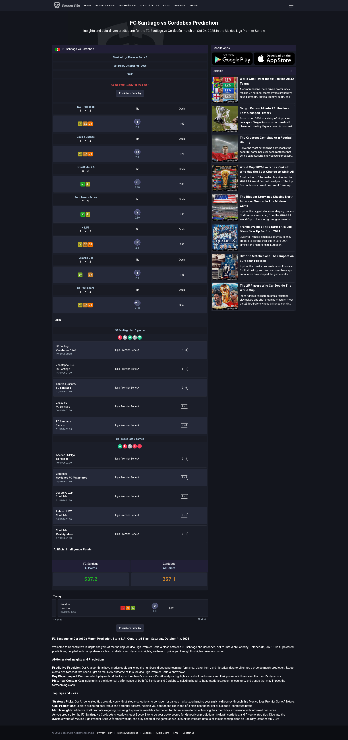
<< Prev (57, 619)
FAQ (175, 732)
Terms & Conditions (127, 732)
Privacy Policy (104, 732)
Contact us (188, 732)
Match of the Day (149, 5)
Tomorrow (179, 5)
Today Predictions (105, 5)
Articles (194, 5)
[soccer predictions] (232, 58)
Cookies (147, 732)
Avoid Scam (162, 732)
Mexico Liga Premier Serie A (130, 57)
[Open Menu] (292, 5)
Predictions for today (130, 93)
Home (87, 5)
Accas (166, 5)
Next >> (202, 619)
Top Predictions (127, 5)
